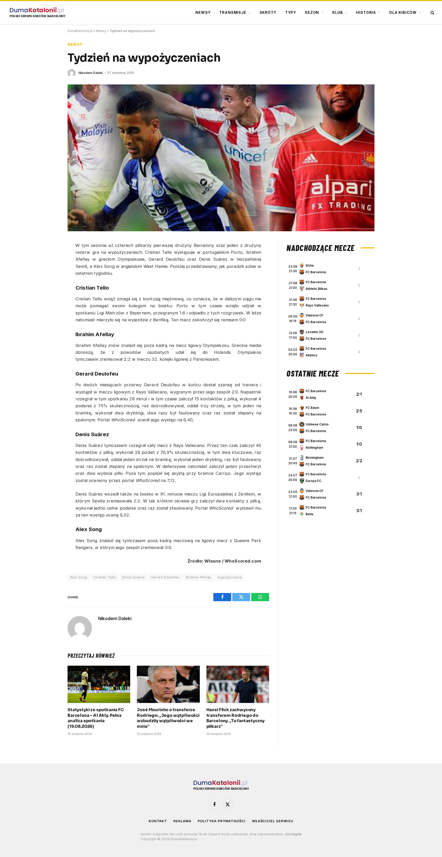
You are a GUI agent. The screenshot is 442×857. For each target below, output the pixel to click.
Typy (290, 12)
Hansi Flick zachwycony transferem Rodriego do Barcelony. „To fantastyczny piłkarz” (235, 718)
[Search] (431, 12)
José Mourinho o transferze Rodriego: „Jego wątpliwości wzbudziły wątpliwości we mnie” (168, 718)
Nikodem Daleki (91, 73)
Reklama (182, 821)
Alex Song (78, 577)
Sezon (312, 12)
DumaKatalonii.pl (80, 31)
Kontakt (158, 821)
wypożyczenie (229, 577)
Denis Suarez (133, 577)
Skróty (268, 12)
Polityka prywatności (222, 821)
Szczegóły (293, 834)
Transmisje (232, 12)
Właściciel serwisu (272, 821)
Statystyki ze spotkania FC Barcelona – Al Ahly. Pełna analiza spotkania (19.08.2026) (96, 718)
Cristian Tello (105, 577)
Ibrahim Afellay (198, 577)
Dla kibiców (403, 12)
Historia (366, 12)
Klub (337, 12)
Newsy (203, 12)
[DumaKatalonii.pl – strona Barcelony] (37, 12)
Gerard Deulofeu (165, 577)
